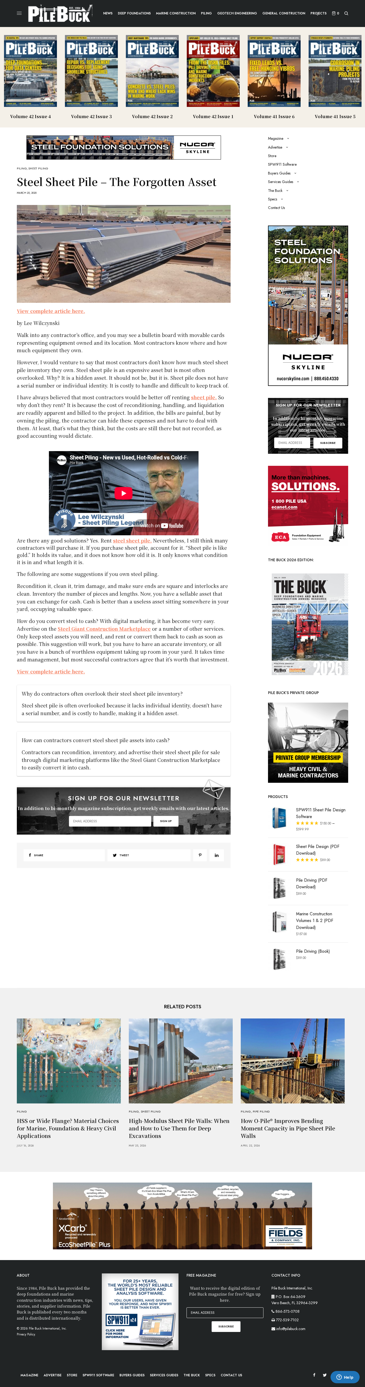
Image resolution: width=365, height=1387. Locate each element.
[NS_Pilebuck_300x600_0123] (308, 305)
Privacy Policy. (26, 1334)
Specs (272, 199)
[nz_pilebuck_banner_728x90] (123, 147)
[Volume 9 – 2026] (308, 623)
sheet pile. (204, 397)
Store (272, 155)
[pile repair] (308, 505)
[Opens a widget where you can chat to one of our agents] (345, 1377)
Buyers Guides (279, 173)
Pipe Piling (261, 1111)
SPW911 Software (282, 164)
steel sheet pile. (132, 540)
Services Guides (280, 181)
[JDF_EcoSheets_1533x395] (182, 1215)
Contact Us (276, 207)
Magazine (275, 138)
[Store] (308, 742)
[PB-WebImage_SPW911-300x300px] (140, 1311)
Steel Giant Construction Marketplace (104, 628)
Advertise (275, 147)
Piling (22, 168)
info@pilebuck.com (290, 1328)
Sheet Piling (38, 168)
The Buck (275, 190)
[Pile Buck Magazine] (60, 13)
